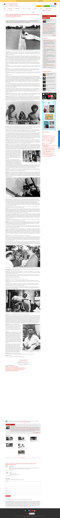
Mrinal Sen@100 (24, 360)
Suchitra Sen (47, 155)
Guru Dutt (47, 140)
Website (6, 493)
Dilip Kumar (49, 138)
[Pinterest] (32, 510)
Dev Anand (45, 138)
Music (24, 8)
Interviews (35, 8)
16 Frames (27, 428)
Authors (41, 8)
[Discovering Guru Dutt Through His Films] (44, 86)
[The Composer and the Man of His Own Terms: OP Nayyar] (44, 75)
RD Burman (47, 150)
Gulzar (45, 140)
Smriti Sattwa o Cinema (33, 428)
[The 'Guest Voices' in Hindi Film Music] (44, 90)
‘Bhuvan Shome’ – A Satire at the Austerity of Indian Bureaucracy (14, 369)
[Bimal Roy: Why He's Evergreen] (44, 83)
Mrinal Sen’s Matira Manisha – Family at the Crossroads (22, 441)
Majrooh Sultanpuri (51, 145)
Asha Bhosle (50, 135)
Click (20, 360)
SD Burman (45, 153)
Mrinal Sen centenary (19, 499)
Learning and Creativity (48, 8)
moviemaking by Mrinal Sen (10, 499)
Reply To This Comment (8, 470)
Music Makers (47, 75)
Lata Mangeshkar (47, 144)
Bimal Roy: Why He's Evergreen (50, 80)
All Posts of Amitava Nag (36, 432)
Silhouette (30, 427)
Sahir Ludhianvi (51, 150)
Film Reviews (10, 8)
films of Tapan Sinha (49, 139)
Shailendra (50, 153)
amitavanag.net (33, 430)
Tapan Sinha (51, 155)
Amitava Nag (13, 17)
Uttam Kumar (46, 156)
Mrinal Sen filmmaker (24, 499)
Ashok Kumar (53, 135)
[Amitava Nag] (8, 428)
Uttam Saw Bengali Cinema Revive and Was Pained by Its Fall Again (49, 47)
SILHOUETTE (11, 4)
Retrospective (17, 8)
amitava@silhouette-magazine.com (26, 421)
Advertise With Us (47, 6)
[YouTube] (31, 510)
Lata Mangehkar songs (47, 143)
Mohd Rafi (45, 146)
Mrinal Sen (15, 499)
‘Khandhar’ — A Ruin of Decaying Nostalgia (21, 454)
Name (6, 488)
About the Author (8, 424)
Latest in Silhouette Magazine (46, 71)
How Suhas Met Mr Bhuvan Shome (9, 440)
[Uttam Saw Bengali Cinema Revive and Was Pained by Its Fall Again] (44, 79)
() (14, 470)
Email (6, 490)
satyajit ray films (53, 151)
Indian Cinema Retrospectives (49, 81)
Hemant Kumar (50, 140)
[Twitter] (27, 510)
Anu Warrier (45, 52)
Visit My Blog (54, 35)
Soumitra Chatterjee (49, 154)
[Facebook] (25, 510)
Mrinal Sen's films (29, 499)
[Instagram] (34, 510)
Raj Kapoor (44, 150)
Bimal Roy (44, 136)
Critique (29, 8)
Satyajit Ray (48, 151)
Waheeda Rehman (50, 156)
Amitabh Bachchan (45, 135)
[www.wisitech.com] (32, 513)
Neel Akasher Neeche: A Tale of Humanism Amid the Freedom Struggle (34, 441)
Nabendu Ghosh (53, 149)
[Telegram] (29, 510)
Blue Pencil (54, 6)
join (38, 0)
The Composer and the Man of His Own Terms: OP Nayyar (49, 40)
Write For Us (39, 6)
